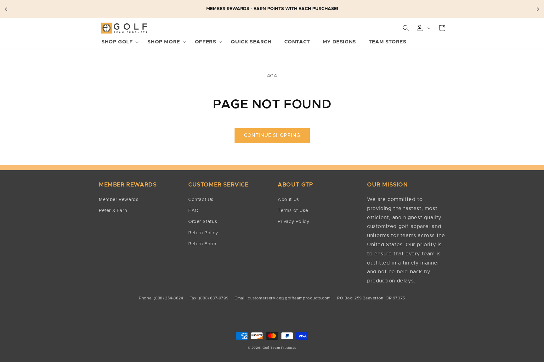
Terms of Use (293, 211)
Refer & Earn (113, 211)
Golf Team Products (279, 347)
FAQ (193, 211)
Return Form (202, 244)
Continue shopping (272, 135)
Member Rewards (118, 200)
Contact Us (200, 200)
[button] (118, 42)
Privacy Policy (293, 222)
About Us (288, 200)
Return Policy (203, 233)
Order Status (202, 222)
